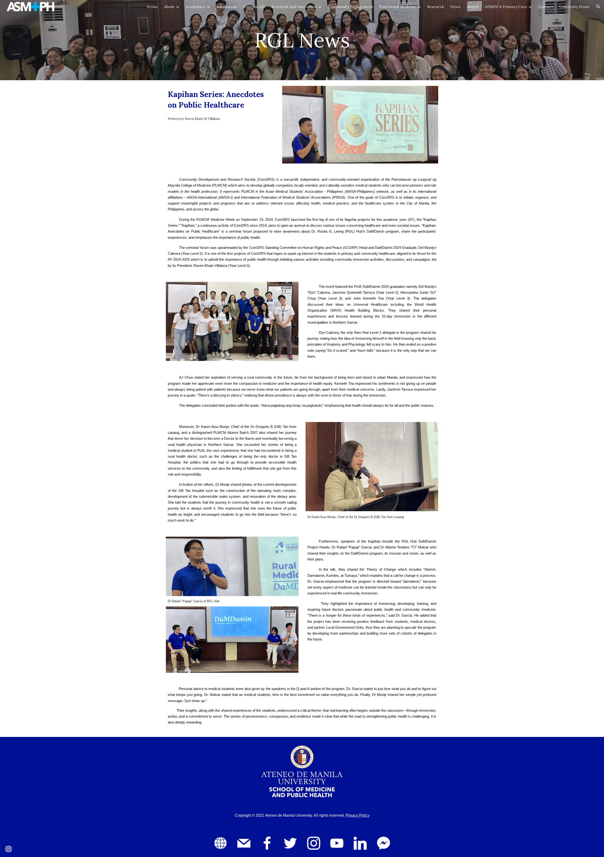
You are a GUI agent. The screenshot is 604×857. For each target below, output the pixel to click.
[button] (598, 6)
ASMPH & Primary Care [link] (506, 6)
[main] (302, 40)
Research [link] (435, 6)
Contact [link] (545, 6)
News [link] (455, 6)
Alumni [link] (472, 6)
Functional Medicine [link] (397, 6)
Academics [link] (195, 6)
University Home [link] (574, 6)
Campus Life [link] (254, 6)
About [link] (169, 6)
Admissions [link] (226, 6)
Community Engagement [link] (350, 6)
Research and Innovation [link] (294, 6)
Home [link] (152, 6)
